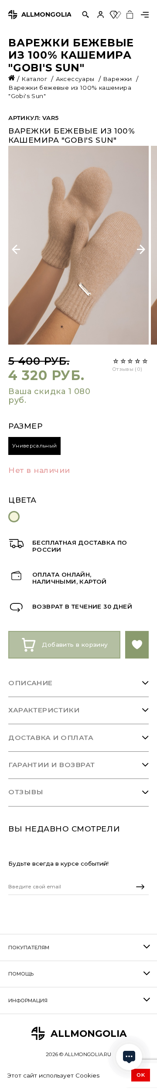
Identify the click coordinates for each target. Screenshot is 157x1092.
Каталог (35, 78)
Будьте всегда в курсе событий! (58, 863)
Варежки (118, 78)
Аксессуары (76, 78)
